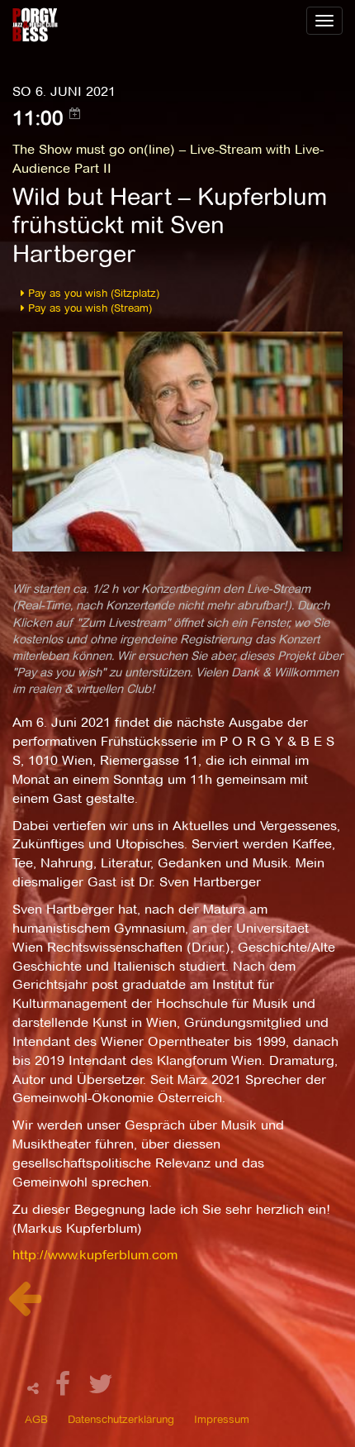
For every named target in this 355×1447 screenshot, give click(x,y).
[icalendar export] (75, 113)
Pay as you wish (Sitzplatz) (92, 292)
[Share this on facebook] (65, 1389)
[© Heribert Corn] (177, 440)
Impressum (221, 1419)
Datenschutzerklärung (121, 1419)
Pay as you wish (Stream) (88, 307)
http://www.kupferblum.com (95, 1255)
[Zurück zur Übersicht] (24, 1307)
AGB (36, 1419)
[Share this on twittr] (101, 1389)
